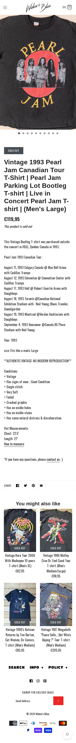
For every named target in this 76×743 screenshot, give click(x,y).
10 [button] (57, 134)
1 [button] (19, 134)
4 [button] (32, 134)
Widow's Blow (42, 714)
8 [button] (49, 134)
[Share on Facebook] (17, 485)
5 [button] (36, 134)
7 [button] (44, 134)
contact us (53, 459)
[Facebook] (31, 680)
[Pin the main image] (33, 485)
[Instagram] (38, 680)
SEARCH (17, 667)
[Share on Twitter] (25, 485)
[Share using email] (41, 485)
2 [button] (23, 134)
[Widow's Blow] (38, 7)
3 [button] (27, 134)
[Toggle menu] (5, 7)
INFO (37, 667)
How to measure (14, 444)
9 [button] (53, 134)
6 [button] (40, 134)
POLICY (57, 667)
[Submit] (58, 700)
